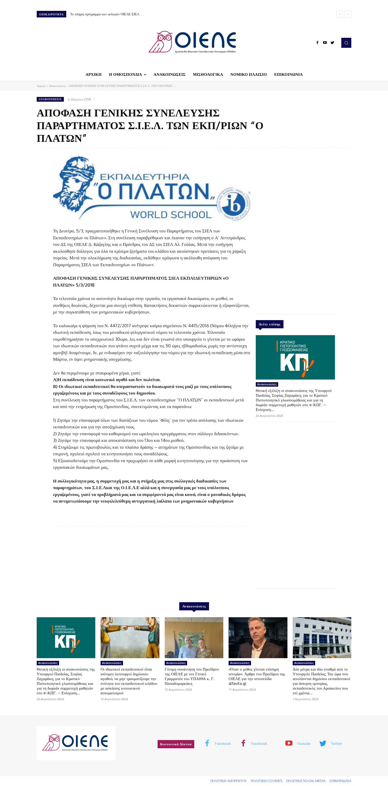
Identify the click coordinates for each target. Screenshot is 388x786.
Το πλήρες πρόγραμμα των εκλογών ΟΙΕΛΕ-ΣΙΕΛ (104, 14)
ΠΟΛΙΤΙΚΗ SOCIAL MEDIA (305, 781)
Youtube (304, 743)
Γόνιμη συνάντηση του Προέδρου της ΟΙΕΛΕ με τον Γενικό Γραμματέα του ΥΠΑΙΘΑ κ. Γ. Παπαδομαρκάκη (192, 676)
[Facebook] (317, 42)
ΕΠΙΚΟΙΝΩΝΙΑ (340, 781)
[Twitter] (332, 42)
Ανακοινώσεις (57, 86)
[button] (346, 43)
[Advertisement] (295, 230)
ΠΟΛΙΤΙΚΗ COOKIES (266, 781)
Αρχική (41, 86)
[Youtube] (325, 42)
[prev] (339, 14)
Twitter (336, 743)
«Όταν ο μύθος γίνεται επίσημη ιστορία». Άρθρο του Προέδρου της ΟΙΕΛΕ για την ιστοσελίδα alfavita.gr (257, 676)
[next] (348, 14)
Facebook (223, 743)
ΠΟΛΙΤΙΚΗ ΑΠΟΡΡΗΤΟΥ (228, 781)
